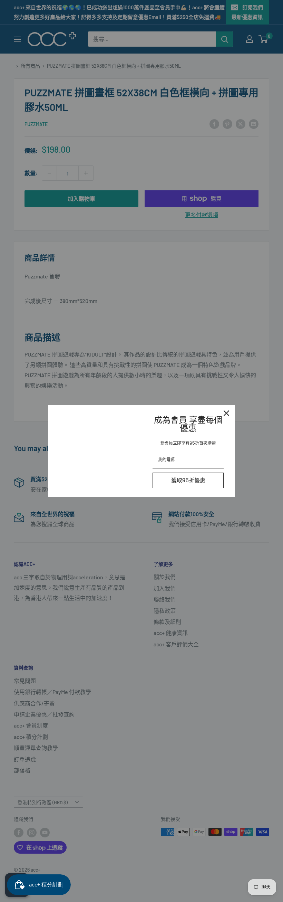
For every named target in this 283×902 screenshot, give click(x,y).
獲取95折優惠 (188, 480)
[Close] (226, 413)
